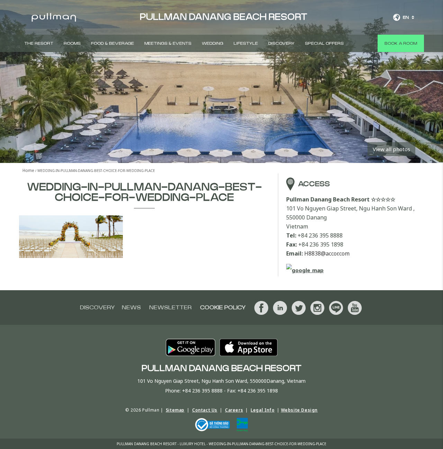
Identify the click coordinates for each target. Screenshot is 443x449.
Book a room (401, 43)
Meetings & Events (167, 43)
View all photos (391, 149)
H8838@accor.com (327, 253)
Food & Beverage (112, 43)
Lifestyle (246, 43)
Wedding (212, 43)
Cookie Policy (223, 307)
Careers (234, 410)
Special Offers (324, 43)
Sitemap (175, 410)
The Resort (38, 43)
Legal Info (262, 410)
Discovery (281, 43)
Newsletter (170, 307)
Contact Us (204, 410)
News (131, 307)
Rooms (72, 43)
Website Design (299, 410)
